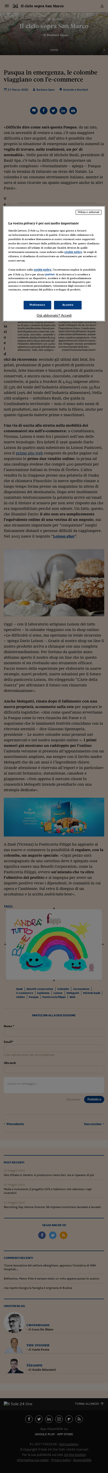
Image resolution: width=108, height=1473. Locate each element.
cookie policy (73, 252)
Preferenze (37, 304)
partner (50, 274)
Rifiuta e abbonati (88, 212)
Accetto (68, 304)
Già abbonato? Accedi (54, 315)
